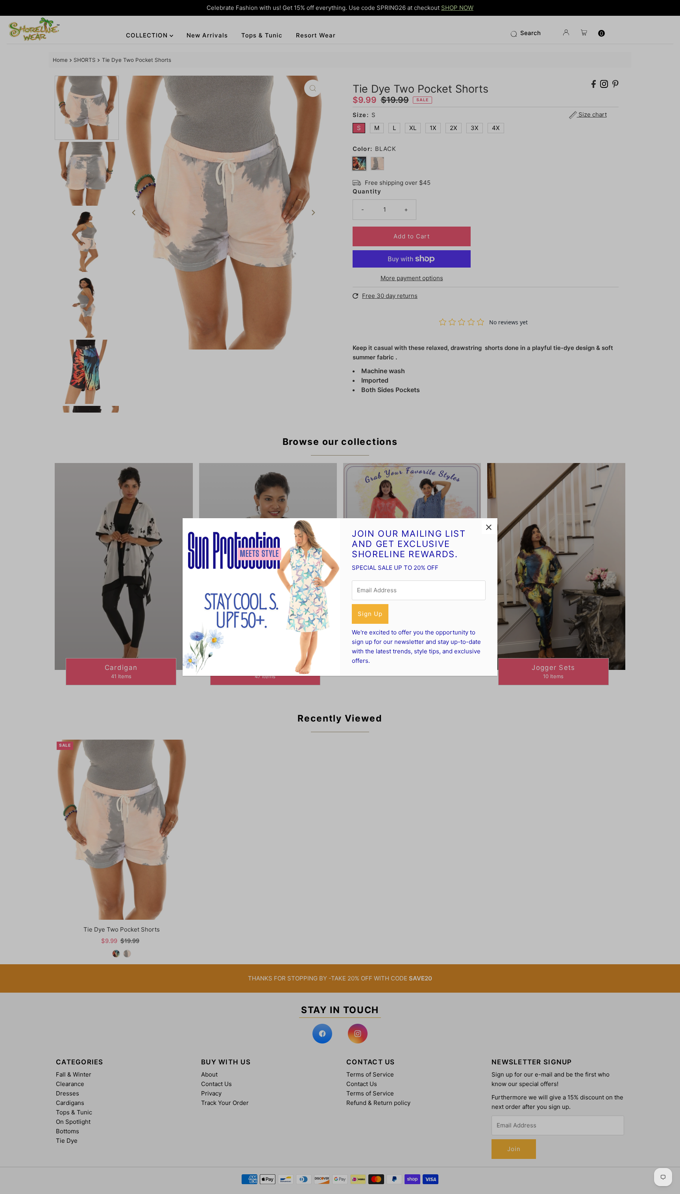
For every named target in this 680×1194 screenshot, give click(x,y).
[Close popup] (488, 527)
